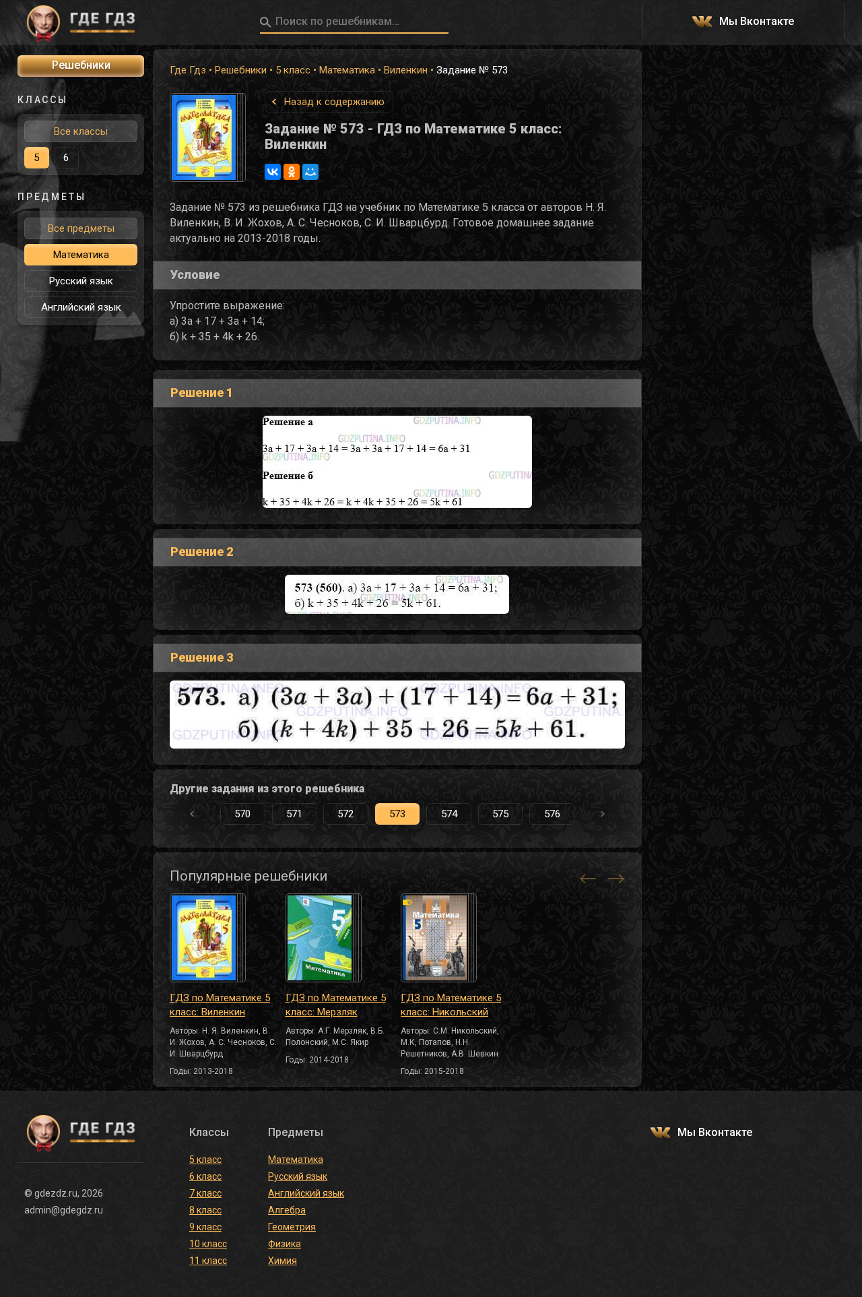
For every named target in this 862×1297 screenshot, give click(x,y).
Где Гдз (188, 70)
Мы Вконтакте (756, 22)
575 (500, 814)
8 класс (205, 1210)
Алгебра (287, 1210)
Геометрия (292, 1227)
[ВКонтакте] (273, 172)
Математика (347, 70)
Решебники (241, 70)
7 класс (205, 1193)
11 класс (208, 1260)
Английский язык (81, 307)
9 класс (205, 1227)
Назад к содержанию (334, 102)
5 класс (292, 70)
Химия (282, 1260)
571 (294, 814)
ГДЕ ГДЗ (81, 22)
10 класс (208, 1243)
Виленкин (406, 70)
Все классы (81, 131)
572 (345, 814)
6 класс (205, 1176)
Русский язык (81, 281)
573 (397, 814)
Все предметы (81, 228)
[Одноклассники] (292, 172)
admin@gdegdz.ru (63, 1210)
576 (552, 814)
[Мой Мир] (310, 172)
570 (242, 814)
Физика (284, 1243)
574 (449, 814)
